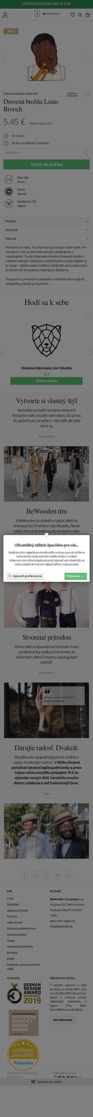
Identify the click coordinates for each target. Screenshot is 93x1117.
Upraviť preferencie (27, 576)
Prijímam (73, 576)
